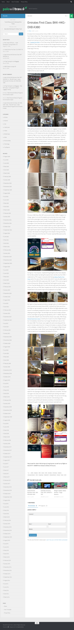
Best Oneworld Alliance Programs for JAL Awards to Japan (12, 106)
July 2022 (6, 303)
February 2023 (7, 286)
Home (3, 1)
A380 (32, 472)
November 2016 (8, 490)
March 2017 (7, 477)
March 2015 (7, 557)
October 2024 (7, 226)
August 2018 (7, 420)
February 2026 (7, 176)
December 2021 (7, 316)
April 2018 (6, 433)
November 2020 (8, 340)
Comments (33, 505)
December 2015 (7, 527)
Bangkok (36, 472)
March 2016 (7, 517)
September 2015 (8, 537)
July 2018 (6, 423)
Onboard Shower (53, 475)
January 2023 (7, 290)
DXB (46, 472)
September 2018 (8, 417)
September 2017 (8, 457)
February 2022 (7, 310)
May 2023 (6, 276)
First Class (55, 472)
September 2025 (8, 190)
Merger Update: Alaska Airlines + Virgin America (60, 492)
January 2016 (7, 523)
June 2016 (6, 507)
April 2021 (6, 326)
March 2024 (7, 246)
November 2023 (8, 260)
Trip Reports (7, 147)
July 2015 (6, 543)
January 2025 (7, 216)
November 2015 (8, 530)
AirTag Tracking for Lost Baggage (11, 61)
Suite (62, 475)
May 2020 (6, 356)
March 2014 (7, 597)
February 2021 (7, 330)
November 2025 (8, 186)
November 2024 (8, 223)
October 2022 (7, 296)
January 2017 (7, 483)
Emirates (50, 472)
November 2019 (8, 373)
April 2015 (6, 553)
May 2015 (6, 550)
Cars (5, 124)
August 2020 (7, 346)
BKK (39, 472)
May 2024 (6, 240)
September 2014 (8, 577)
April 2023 (6, 280)
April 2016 (6, 513)
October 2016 (7, 493)
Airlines (29, 16)
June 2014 (6, 587)
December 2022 (7, 293)
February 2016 (7, 520)
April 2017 (6, 473)
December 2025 (7, 183)
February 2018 (7, 440)
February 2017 (7, 480)
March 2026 (7, 173)
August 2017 (7, 460)
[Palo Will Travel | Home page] (15, 9)
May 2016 (6, 510)
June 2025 (6, 200)
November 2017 (8, 450)
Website (31, 529)
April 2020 (6, 360)
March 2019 (7, 397)
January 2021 (7, 333)
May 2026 (6, 166)
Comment (31, 514)
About (8, 1)
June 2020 (6, 353)
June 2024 (6, 236)
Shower (58, 475)
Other (5, 137)
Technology (6, 144)
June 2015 (6, 547)
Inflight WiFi (46, 475)
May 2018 (6, 430)
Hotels (5, 130)
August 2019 (7, 380)
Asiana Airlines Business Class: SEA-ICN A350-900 (32, 492)
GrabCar (59, 472)
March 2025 (7, 210)
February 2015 (7, 560)
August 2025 (7, 193)
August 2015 (7, 540)
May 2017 (6, 470)
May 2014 (6, 590)
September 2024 (8, 230)
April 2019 (6, 393)
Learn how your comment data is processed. (56, 540)
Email (49, 524)
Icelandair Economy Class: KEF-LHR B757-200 (46, 492)
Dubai (43, 472)
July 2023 (6, 270)
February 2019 (7, 400)
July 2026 (6, 160)
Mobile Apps (7, 134)
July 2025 (6, 196)
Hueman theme (20, 627)
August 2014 (7, 580)
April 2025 (6, 206)
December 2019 (7, 370)
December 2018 (7, 407)
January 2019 (7, 403)
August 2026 (7, 156)
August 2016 (7, 500)
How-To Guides (15, 1)
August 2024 (7, 233)
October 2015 (7, 533)
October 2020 (7, 343)
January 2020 (7, 366)
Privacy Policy (24, 1)
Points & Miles (7, 140)
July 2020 (6, 350)
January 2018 (7, 443)
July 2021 (6, 323)
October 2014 (7, 573)
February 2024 (7, 250)
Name (30, 524)
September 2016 (8, 497)
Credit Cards (7, 127)
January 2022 (7, 313)
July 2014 (6, 583)
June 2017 (6, 467)
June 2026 (6, 163)
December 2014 (7, 567)
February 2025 (7, 213)
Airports (6, 120)
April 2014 (6, 593)
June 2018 (6, 427)
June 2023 (6, 273)
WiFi (65, 475)
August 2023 (7, 266)
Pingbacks (43, 505)
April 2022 (6, 306)
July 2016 (6, 503)
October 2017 (7, 453)
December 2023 (7, 256)
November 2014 (8, 570)
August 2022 (7, 300)
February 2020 (7, 363)
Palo (30, 31)
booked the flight (35, 42)
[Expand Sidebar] (71, 16)
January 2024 (7, 253)
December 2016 (7, 487)
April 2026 (6, 170)
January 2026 (7, 180)
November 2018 (8, 410)
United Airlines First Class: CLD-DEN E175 (13, 49)
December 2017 (7, 447)
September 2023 (8, 263)
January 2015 (7, 563)
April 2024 (6, 243)
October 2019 (7, 376)
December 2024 (7, 220)
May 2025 (6, 203)
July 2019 (6, 383)
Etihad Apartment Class (33, 319)
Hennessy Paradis (31, 475)
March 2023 (7, 283)
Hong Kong (41, 475)
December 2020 (7, 336)
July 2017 (6, 463)
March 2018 (7, 437)
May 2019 (6, 390)
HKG (37, 475)
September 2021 (8, 320)
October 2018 (7, 413)
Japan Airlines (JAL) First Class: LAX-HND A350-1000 (12, 81)
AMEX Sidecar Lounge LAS (10, 66)
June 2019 (6, 386)
